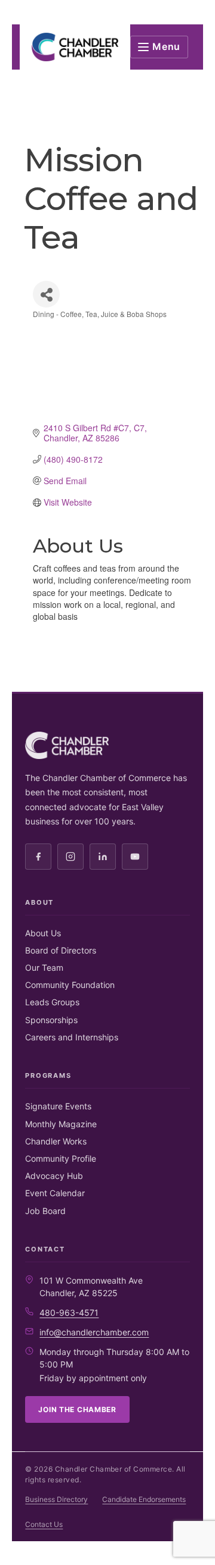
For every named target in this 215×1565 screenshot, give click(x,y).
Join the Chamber (77, 1409)
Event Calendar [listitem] (55, 1193)
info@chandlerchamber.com (94, 1332)
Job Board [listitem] (45, 1211)
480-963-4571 (69, 1312)
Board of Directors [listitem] (60, 950)
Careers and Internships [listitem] (71, 1037)
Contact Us (44, 1524)
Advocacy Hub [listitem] (54, 1176)
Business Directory (56, 1499)
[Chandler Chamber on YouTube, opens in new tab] (135, 856)
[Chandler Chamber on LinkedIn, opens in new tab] (103, 856)
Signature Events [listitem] (58, 1106)
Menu (166, 46)
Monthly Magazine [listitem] (61, 1124)
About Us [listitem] (43, 933)
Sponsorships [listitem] (51, 1020)
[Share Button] (46, 294)
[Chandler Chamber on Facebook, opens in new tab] (38, 856)
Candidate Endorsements (144, 1499)
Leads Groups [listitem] (52, 1002)
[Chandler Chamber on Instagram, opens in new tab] (70, 856)
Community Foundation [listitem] (70, 985)
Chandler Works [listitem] (56, 1141)
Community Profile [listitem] (60, 1158)
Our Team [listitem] (44, 967)
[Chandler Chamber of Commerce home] (75, 47)
